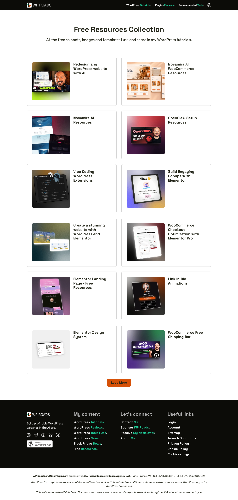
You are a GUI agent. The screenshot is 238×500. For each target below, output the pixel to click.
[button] (119, 383)
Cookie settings (178, 454)
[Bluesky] (51, 435)
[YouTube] (43, 435)
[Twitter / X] (58, 435)
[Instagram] (29, 435)
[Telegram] (36, 435)
